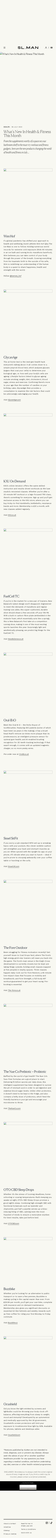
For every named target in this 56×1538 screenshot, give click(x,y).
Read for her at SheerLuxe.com (27, 1525)
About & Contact (10, 1523)
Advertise (7, 1527)
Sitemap (7, 1530)
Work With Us (26, 1533)
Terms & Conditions (28, 1529)
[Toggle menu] (4, 47)
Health (7, 127)
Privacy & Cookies (10, 1534)
